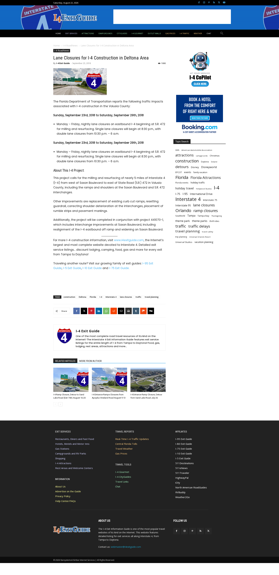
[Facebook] (199, 2)
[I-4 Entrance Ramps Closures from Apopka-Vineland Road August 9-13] (109, 380)
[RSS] (214, 2)
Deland (214, 161)
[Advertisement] (172, 16)
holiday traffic (198, 182)
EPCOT (178, 172)
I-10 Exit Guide (92, 268)
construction (69, 297)
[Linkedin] (99, 311)
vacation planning (204, 242)
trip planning (181, 236)
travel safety (207, 231)
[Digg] (151, 311)
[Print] (128, 311)
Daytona (205, 161)
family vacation (200, 172)
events (187, 172)
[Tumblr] (136, 311)
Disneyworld (209, 167)
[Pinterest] (209, 2)
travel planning (152, 297)
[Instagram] (204, 2)
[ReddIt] (113, 311)
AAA (177, 150)
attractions (184, 155)
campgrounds (201, 156)
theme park (182, 221)
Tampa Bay (203, 215)
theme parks (199, 221)
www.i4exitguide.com (129, 240)
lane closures (126, 297)
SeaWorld (180, 215)
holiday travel (184, 188)
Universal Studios (183, 242)
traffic (138, 297)
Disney (195, 167)
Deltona (82, 297)
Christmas (215, 155)
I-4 (101, 297)
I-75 (177, 194)
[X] (219, 2)
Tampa (191, 215)
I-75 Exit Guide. (119, 268)
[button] (222, 33)
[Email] (121, 311)
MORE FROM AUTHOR (90, 361)
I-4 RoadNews (70, 45)
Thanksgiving (217, 216)
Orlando (183, 210)
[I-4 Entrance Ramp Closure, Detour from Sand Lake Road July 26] (148, 380)
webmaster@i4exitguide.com (126, 546)
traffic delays (199, 226)
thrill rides (214, 221)
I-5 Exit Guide (72, 268)
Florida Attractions (206, 177)
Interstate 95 (183, 205)
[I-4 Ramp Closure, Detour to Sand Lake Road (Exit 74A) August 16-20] (70, 380)
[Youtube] (224, 2)
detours (182, 166)
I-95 (185, 194)
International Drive (201, 194)
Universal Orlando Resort (200, 237)
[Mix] (143, 311)
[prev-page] (55, 404)
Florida (93, 297)
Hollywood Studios (204, 189)
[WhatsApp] (106, 311)
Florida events (181, 182)
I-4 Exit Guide (63, 63)
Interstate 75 (210, 200)
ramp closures (205, 210)
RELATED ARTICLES (65, 361)
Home (56, 45)
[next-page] (60, 404)
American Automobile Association (196, 150)
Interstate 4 (111, 297)
